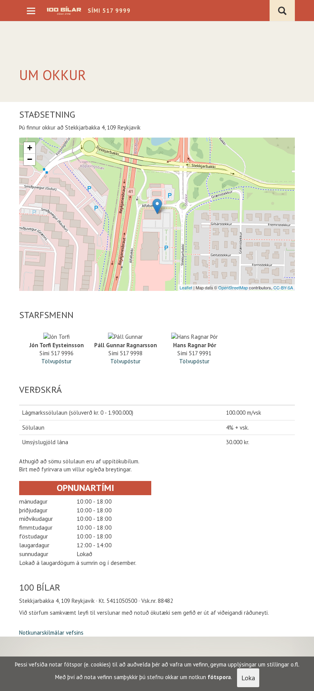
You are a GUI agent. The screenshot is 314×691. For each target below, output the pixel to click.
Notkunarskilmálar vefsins (51, 632)
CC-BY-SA (283, 287)
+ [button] (29, 148)
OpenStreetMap (233, 287)
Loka (248, 677)
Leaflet (186, 287)
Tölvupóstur (56, 361)
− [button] (29, 159)
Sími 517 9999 (109, 10)
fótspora (219, 677)
